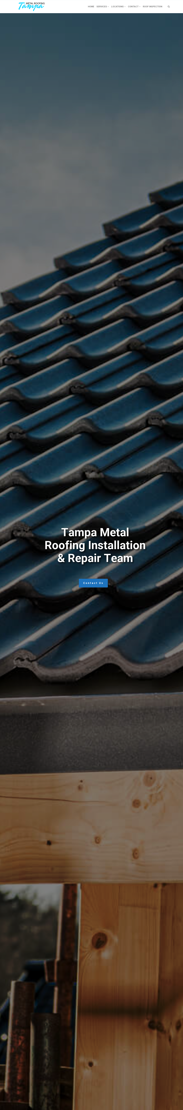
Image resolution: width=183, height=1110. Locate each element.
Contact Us (93, 582)
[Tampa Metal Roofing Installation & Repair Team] (31, 6)
